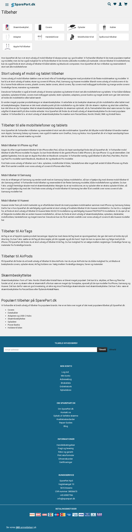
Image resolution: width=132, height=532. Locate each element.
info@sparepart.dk (66, 498)
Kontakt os (66, 412)
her (81, 188)
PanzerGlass (28, 289)
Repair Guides (65, 422)
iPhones (115, 163)
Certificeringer (65, 462)
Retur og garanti (65, 452)
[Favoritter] (114, 4)
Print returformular (65, 455)
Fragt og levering (66, 448)
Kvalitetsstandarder (66, 419)
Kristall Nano (53, 289)
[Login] (120, 4)
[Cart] (125, 4)
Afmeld (112, 350)
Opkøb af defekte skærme (65, 416)
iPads (125, 163)
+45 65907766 (66, 495)
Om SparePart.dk (66, 409)
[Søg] (109, 4)
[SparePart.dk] (26, 5)
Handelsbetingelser (66, 445)
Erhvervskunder (66, 459)
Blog (66, 426)
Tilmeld (102, 350)
